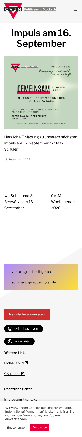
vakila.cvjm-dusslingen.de (32, 272)
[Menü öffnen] (75, 11)
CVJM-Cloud (14, 363)
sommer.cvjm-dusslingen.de (34, 282)
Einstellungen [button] (16, 427)
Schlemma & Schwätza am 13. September (19, 201)
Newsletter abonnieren (27, 314)
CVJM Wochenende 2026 (63, 201)
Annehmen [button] (39, 427)
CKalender (12, 374)
